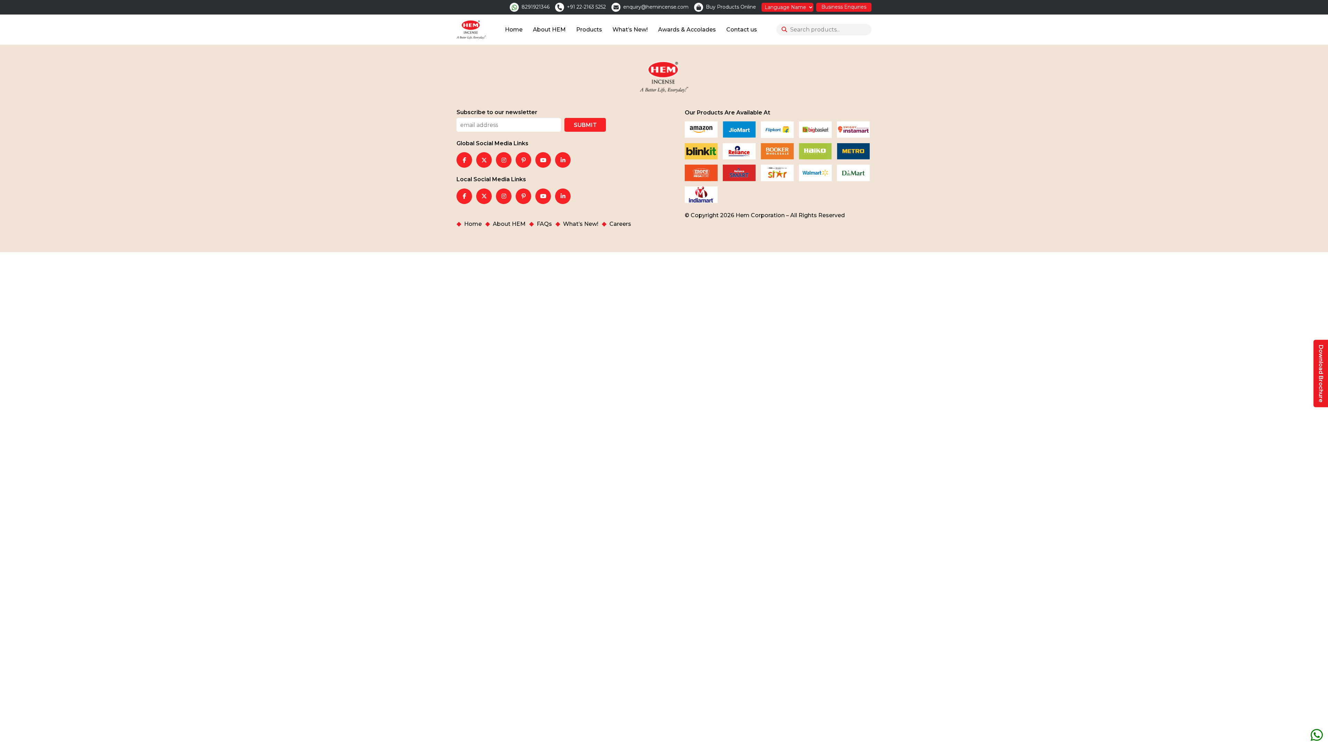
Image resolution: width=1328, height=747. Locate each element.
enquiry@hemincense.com (656, 7)
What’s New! (630, 29)
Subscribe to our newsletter (496, 112)
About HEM (549, 29)
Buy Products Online (731, 7)
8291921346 (536, 7)
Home (514, 29)
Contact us (741, 29)
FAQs (544, 224)
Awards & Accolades (687, 29)
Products (589, 29)
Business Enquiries (843, 7)
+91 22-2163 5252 (586, 7)
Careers (620, 224)
